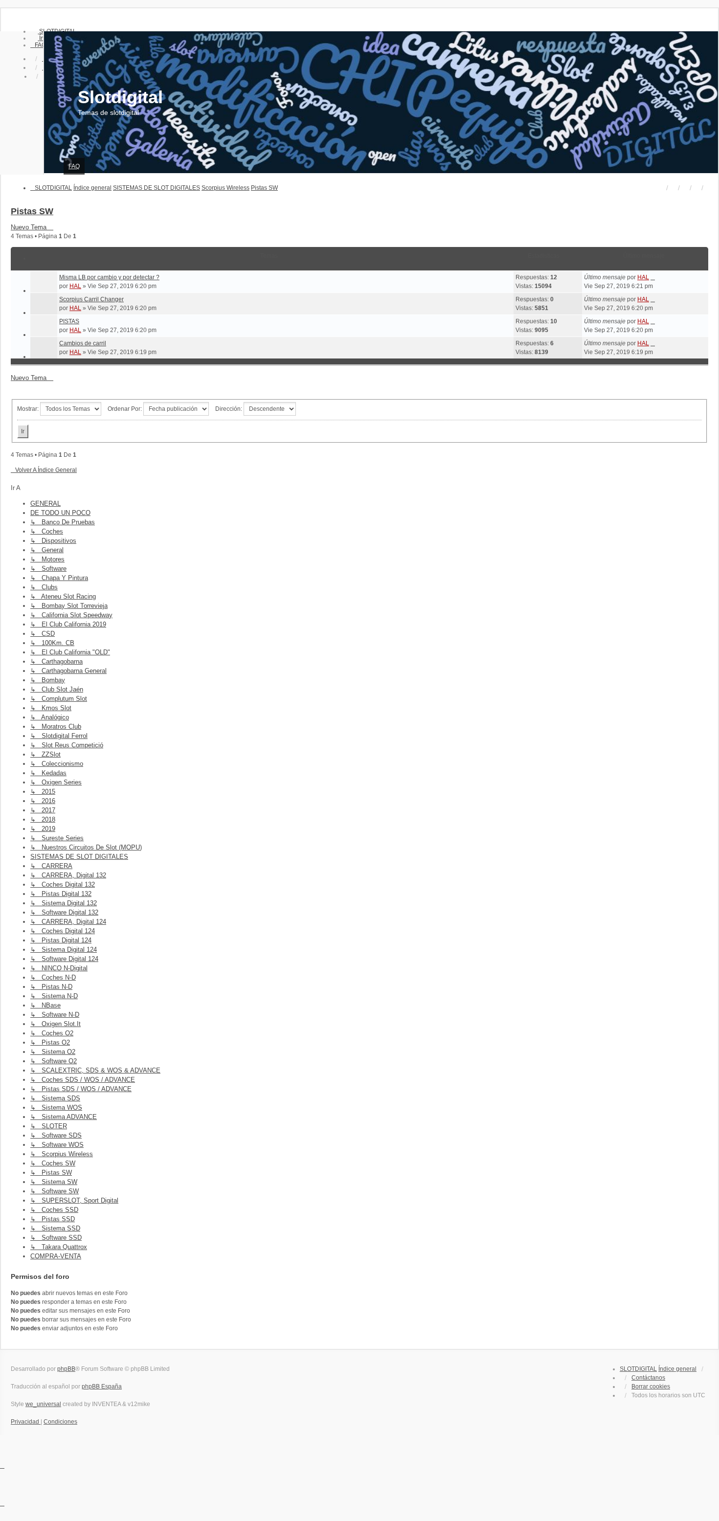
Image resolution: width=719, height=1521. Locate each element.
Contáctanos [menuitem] (648, 1377)
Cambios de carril (82, 343)
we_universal (43, 1404)
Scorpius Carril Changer (91, 299)
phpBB (66, 1368)
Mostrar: (28, 408)
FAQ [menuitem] (74, 166)
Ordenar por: (125, 408)
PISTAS (69, 321)
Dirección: (229, 408)
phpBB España (102, 1386)
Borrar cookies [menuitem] (650, 1386)
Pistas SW (32, 211)
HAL (75, 286)
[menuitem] (38, 45)
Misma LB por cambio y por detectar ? (109, 277)
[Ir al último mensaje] (653, 277)
